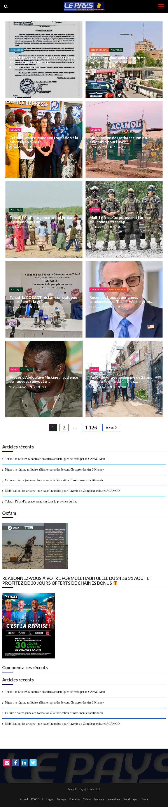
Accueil (24, 799)
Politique (116, 50)
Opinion (95, 209)
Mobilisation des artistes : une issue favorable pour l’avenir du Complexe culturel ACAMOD (62, 490)
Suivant (110, 427)
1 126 (91, 428)
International (99, 50)
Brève (14, 369)
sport (135, 799)
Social (127, 799)
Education (16, 50)
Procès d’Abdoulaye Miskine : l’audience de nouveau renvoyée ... (43, 379)
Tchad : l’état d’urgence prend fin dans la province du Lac (41, 501)
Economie (99, 799)
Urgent (50, 799)
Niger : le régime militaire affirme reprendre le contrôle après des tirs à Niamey (54, 469)
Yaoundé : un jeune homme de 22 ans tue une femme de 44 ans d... (120, 379)
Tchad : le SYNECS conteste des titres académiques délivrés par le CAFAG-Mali (55, 458)
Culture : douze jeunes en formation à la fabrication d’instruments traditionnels (54, 480)
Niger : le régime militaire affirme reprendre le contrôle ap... (117, 60)
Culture (15, 130)
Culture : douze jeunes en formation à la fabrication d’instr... (43, 140)
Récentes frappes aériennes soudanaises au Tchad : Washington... (121, 299)
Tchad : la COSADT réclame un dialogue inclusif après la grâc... (43, 299)
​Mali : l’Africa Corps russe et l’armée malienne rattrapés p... (120, 219)
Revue (145, 799)
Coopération (98, 289)
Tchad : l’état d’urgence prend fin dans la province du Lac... (42, 219)
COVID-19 (37, 799)
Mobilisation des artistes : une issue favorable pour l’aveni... (119, 140)
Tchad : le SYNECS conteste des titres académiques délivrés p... (42, 60)
